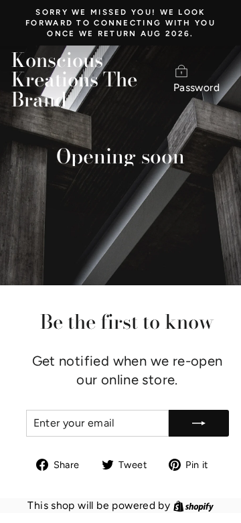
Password (196, 87)
